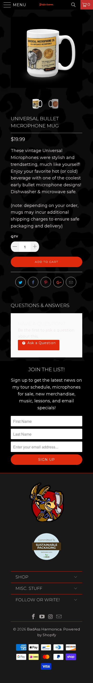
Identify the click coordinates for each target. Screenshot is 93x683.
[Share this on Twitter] (20, 282)
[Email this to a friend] (71, 282)
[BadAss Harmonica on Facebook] (33, 617)
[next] (78, 52)
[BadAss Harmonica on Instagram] (50, 617)
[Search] (75, 5)
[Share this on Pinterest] (46, 282)
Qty (14, 236)
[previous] (15, 52)
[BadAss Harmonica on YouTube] (42, 617)
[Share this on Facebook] (33, 282)
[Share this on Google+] (58, 282)
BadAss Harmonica (44, 629)
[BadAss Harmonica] (46, 5)
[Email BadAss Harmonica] (59, 617)
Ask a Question (41, 343)
